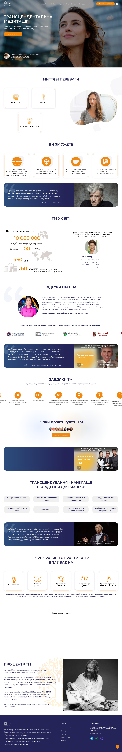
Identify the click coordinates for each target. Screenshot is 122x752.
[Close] (117, 747)
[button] (117, 4)
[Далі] (101, 267)
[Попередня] (97, 267)
